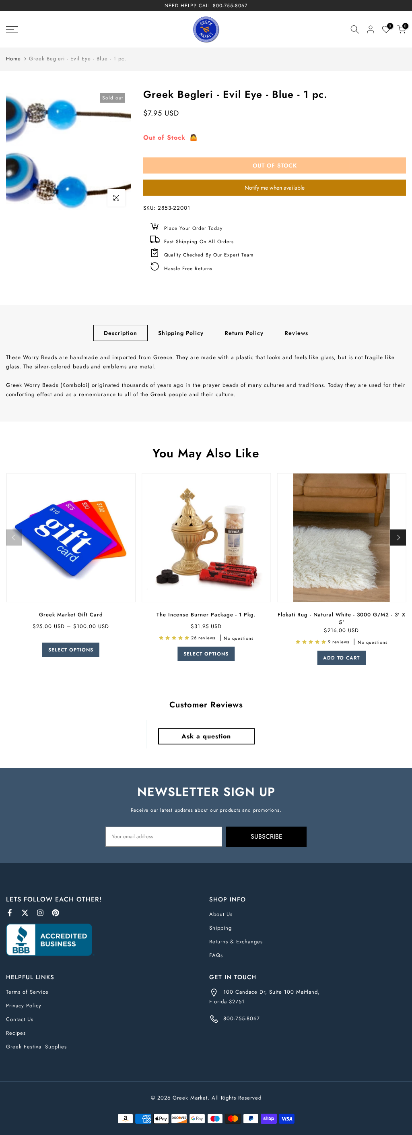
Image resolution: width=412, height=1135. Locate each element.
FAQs (216, 955)
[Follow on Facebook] (9, 913)
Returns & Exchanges (236, 941)
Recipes (16, 1033)
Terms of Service (27, 992)
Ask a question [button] (206, 736)
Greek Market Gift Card (71, 614)
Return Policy (244, 333)
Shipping (220, 928)
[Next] (398, 537)
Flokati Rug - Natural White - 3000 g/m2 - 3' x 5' (341, 618)
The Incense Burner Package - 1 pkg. (205, 614)
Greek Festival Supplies (36, 1046)
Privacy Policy (23, 1005)
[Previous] (14, 537)
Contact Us (19, 1019)
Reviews (296, 333)
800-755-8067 (230, 5)
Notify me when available (275, 188)
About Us (221, 914)
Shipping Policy (181, 333)
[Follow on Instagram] (40, 913)
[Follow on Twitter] (25, 913)
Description (120, 333)
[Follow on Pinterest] (55, 913)
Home (13, 58)
